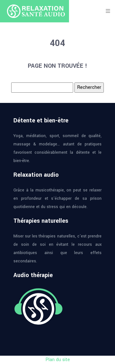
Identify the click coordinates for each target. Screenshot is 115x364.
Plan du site (57, 359)
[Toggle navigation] (108, 11)
